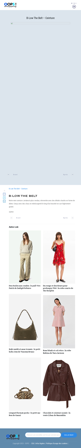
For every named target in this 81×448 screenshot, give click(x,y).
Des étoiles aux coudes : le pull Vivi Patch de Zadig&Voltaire (25, 262)
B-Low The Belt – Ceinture (40, 18)
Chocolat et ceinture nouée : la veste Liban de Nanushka (59, 388)
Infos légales (40, 443)
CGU (33, 443)
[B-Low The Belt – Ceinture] (40, 96)
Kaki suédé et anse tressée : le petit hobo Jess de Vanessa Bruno (25, 325)
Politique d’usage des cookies (57, 443)
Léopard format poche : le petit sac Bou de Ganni (25, 388)
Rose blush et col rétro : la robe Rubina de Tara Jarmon (59, 325)
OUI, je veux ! (69, 435)
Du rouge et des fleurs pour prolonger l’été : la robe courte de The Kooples (59, 262)
